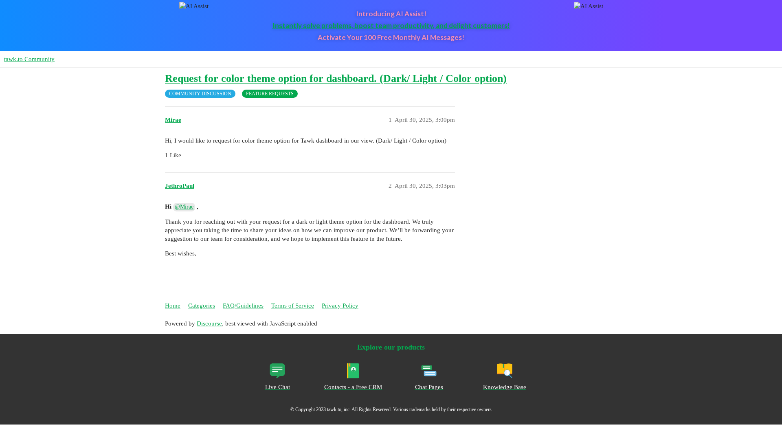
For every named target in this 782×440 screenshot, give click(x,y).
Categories (201, 305)
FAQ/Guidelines (243, 305)
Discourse (209, 323)
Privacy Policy (340, 305)
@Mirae (184, 207)
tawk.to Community (29, 59)
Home (172, 305)
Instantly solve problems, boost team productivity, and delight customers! (391, 25)
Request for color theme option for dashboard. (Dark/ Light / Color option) (336, 78)
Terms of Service (292, 305)
